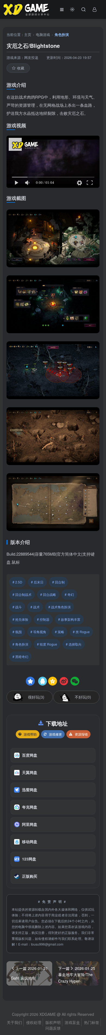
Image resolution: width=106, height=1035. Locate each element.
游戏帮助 (30, 734)
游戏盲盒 (72, 1022)
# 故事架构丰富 (69, 619)
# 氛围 (17, 631)
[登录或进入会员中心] (94, 9)
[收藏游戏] (30, 681)
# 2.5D (17, 582)
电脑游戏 (43, 34)
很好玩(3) (36, 697)
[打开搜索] (83, 9)
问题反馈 (53, 1028)
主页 (27, 34)
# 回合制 (58, 582)
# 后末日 (37, 582)
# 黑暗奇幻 (20, 656)
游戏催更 (55, 734)
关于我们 (14, 1022)
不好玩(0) (83, 697)
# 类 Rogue (81, 631)
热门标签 (91, 1022)
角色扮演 (62, 34)
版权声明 (53, 1022)
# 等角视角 (38, 631)
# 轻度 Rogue (47, 644)
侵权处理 (33, 1022)
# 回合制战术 (22, 594)
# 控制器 (43, 619)
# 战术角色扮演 (59, 607)
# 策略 (59, 631)
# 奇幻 (69, 594)
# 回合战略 (48, 594)
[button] (72, 9)
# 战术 (35, 607)
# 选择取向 (74, 644)
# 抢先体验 (20, 619)
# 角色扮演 (20, 644)
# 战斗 (17, 607)
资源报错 (81, 734)
